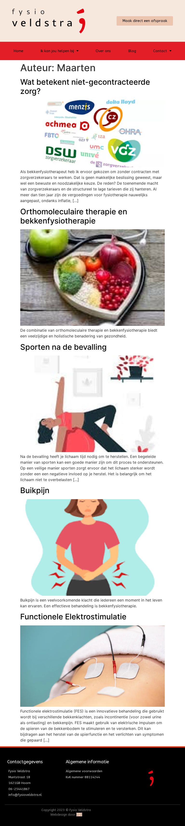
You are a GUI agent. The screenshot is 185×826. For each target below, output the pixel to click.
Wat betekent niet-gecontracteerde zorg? (85, 86)
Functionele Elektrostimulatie (73, 616)
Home (18, 51)
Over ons (103, 51)
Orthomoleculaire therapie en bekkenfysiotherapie (73, 216)
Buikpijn (34, 490)
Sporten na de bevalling (63, 347)
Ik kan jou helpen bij (57, 51)
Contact (160, 51)
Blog (132, 51)
